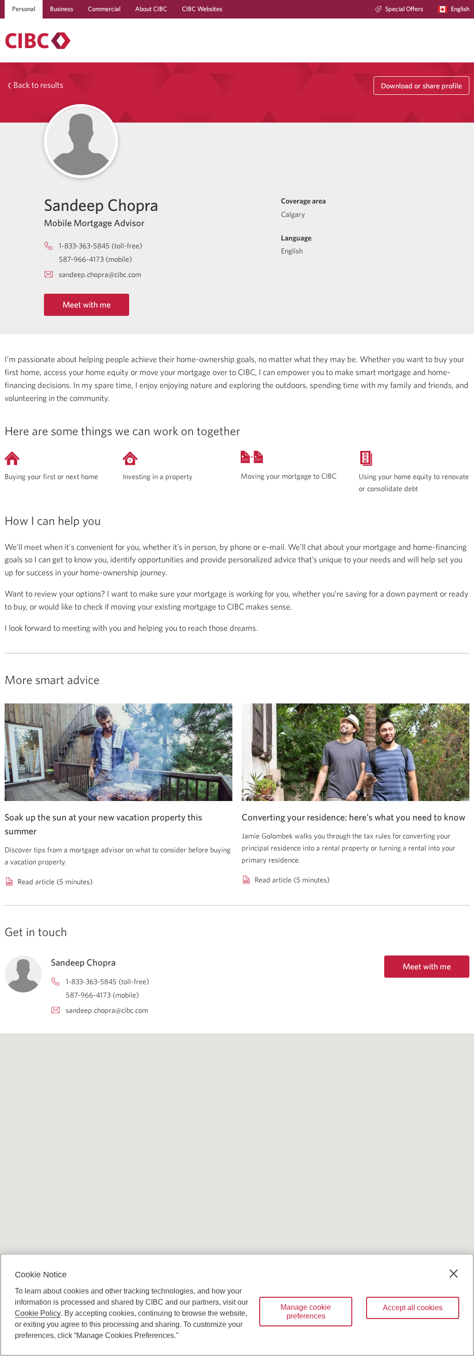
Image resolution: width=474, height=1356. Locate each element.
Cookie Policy (38, 1313)
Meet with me (86, 304)
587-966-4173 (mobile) (95, 259)
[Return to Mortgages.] (38, 40)
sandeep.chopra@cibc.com (100, 274)
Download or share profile (421, 85)
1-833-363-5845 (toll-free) (100, 245)
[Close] (453, 1273)
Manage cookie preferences (306, 1311)
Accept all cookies (413, 1308)
